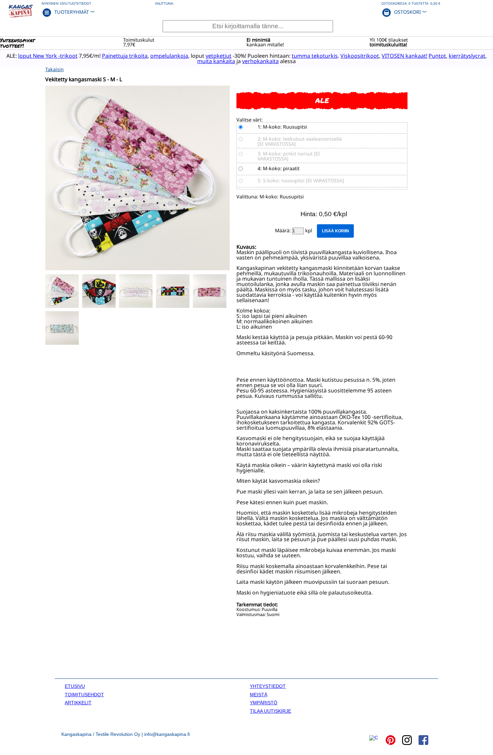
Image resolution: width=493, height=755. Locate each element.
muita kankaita (216, 61)
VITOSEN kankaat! (404, 55)
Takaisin (54, 69)
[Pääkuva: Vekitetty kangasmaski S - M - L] (137, 268)
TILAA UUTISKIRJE (270, 711)
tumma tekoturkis (315, 55)
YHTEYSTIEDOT (268, 686)
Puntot (437, 55)
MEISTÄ (258, 694)
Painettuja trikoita (125, 55)
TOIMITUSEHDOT (84, 694)
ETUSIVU (75, 686)
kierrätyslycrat (467, 55)
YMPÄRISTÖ (263, 702)
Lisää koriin (335, 231)
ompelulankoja (169, 55)
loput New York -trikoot (47, 55)
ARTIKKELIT (78, 702)
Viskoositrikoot (359, 55)
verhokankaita (260, 61)
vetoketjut (218, 55)
